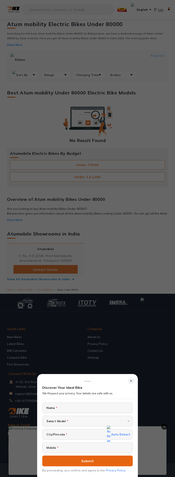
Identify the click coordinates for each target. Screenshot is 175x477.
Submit (87, 461)
